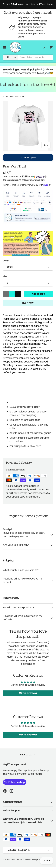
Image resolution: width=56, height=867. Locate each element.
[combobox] (28, 57)
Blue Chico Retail (15, 860)
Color (6, 261)
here (38, 446)
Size (5, 276)
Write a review (28, 693)
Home (5, 96)
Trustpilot (8, 529)
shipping (17, 180)
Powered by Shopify (31, 860)
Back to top (26, 755)
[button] (28, 157)
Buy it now (27, 303)
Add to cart (38, 294)
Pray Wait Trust (17, 96)
